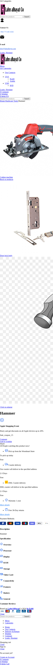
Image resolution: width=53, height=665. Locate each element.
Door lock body (6, 256)
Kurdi (12, 79)
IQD (11, 85)
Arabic (12, 81)
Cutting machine (6, 177)
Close (2, 614)
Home (2, 101)
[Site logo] (12, 14)
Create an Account (7, 657)
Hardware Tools (11, 101)
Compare (8, 636)
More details (5, 505)
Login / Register (11, 638)
